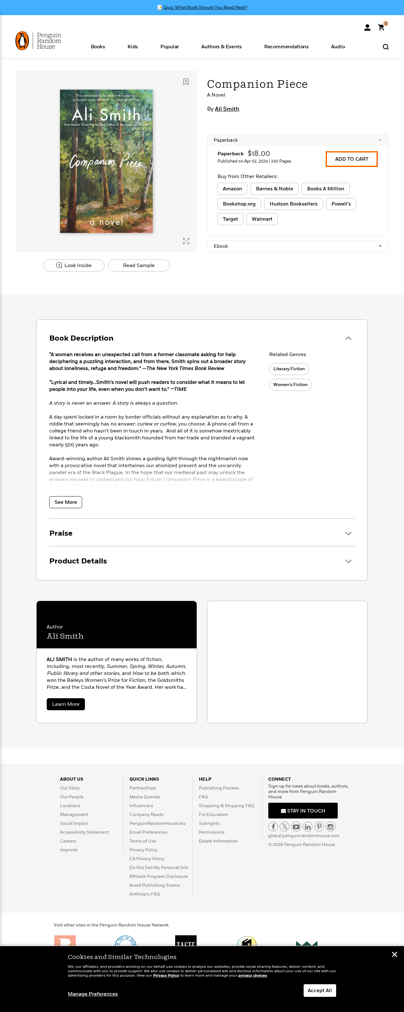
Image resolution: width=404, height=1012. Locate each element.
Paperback (298, 140)
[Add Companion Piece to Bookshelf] (185, 81)
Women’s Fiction (290, 385)
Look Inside (77, 265)
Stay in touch (305, 810)
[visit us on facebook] (273, 826)
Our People (71, 797)
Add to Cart (351, 159)
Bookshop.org (239, 203)
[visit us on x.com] (284, 826)
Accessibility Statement (84, 832)
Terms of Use (142, 841)
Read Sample (139, 265)
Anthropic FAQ (144, 894)
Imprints (69, 850)
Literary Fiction (289, 369)
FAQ (203, 797)
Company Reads (146, 815)
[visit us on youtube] (296, 826)
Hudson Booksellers (294, 203)
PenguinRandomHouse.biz (157, 823)
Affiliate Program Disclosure (158, 876)
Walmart (262, 219)
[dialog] (202, 979)
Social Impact (74, 823)
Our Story (70, 788)
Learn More (68, 705)
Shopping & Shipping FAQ (226, 806)
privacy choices (252, 975)
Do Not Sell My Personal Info (158, 868)
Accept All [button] (320, 990)
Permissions (211, 832)
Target (230, 219)
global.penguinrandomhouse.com (304, 836)
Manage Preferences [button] (93, 994)
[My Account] (367, 25)
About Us (71, 779)
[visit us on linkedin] (307, 826)
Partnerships (142, 788)
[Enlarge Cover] (186, 241)
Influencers (141, 806)
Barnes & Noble (274, 188)
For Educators (213, 815)
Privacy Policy (143, 850)
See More (66, 502)
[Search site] (386, 46)
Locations (70, 806)
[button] (98, 46)
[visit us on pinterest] (319, 826)
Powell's (341, 203)
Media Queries (144, 797)
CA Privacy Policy (146, 859)
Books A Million (325, 188)
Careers (68, 841)
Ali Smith (227, 109)
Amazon (232, 188)
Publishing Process (219, 788)
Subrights (209, 823)
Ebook (298, 246)
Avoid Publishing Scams (154, 885)
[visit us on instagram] (331, 826)
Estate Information (218, 841)
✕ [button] (394, 955)
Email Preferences (148, 832)
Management (74, 815)
